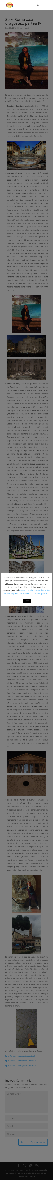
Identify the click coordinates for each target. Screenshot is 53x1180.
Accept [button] (26, 601)
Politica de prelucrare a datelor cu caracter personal (26, 593)
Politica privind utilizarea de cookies (34, 590)
